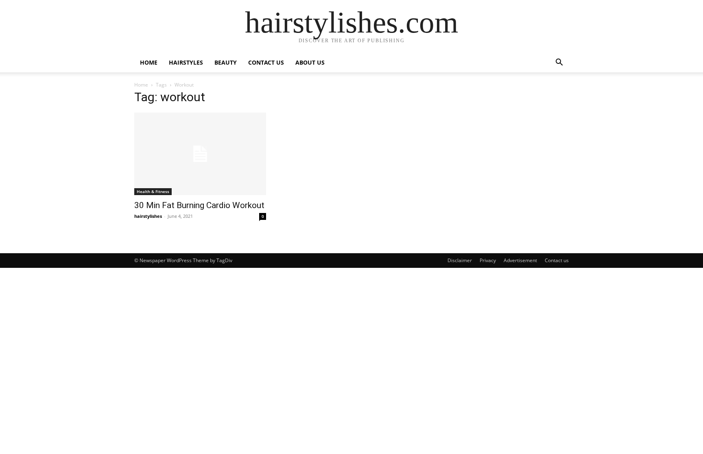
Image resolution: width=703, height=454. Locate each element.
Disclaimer (460, 260)
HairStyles (186, 62)
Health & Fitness (153, 191)
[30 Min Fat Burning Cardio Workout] (200, 154)
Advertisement (520, 260)
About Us (310, 62)
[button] (559, 63)
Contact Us (266, 62)
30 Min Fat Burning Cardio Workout (199, 205)
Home (148, 62)
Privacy (488, 260)
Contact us (557, 260)
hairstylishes (148, 216)
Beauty (225, 62)
